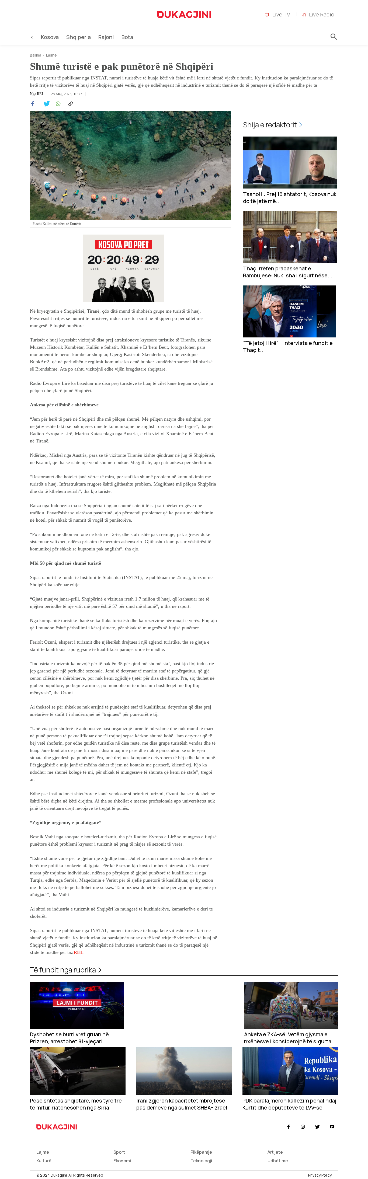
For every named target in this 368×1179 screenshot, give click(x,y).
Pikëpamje (201, 1152)
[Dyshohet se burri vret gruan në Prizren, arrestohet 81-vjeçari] (77, 1005)
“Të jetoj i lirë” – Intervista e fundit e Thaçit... (288, 347)
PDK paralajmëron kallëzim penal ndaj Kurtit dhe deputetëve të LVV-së (289, 1104)
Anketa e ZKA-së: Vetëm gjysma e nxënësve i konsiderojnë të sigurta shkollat (287, 1038)
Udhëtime (278, 1161)
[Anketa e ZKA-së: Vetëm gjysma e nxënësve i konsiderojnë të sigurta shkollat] (291, 1005)
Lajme (51, 55)
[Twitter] (45, 104)
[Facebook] (32, 104)
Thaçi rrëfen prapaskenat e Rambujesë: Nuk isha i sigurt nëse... (287, 272)
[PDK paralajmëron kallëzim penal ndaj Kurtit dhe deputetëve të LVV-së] (290, 1071)
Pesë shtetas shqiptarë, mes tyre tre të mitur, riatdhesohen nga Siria (76, 1104)
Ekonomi (122, 1161)
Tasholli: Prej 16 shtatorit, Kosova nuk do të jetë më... (289, 198)
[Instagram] (303, 1127)
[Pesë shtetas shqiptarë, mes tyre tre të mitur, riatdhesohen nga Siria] (78, 1071)
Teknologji (201, 1161)
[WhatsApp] (57, 104)
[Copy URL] (69, 104)
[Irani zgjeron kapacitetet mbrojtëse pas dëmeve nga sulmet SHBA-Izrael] (184, 1071)
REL (79, 952)
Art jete (275, 1152)
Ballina (35, 55)
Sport (119, 1152)
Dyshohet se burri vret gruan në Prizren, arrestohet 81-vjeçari (69, 1038)
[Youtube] (332, 1127)
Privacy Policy (320, 1175)
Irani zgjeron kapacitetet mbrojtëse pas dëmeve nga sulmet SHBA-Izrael (181, 1104)
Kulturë (43, 1161)
